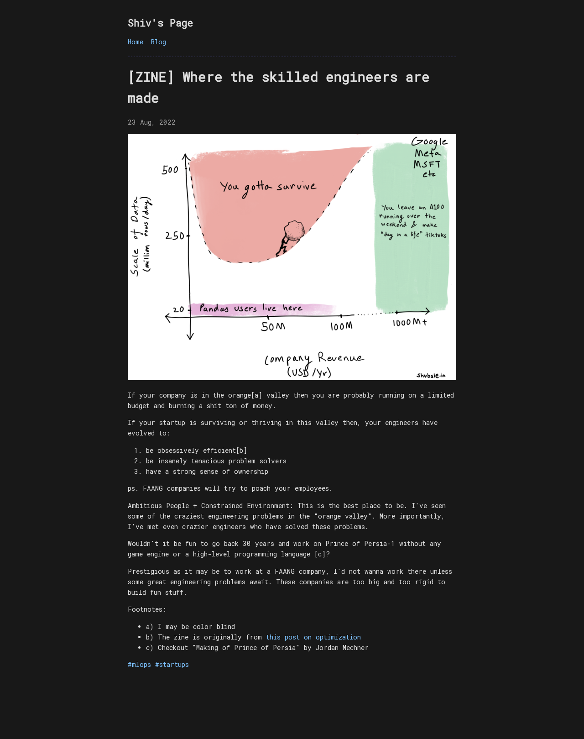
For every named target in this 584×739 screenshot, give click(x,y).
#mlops (139, 664)
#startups (172, 664)
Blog (158, 41)
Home (135, 41)
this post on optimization (313, 637)
